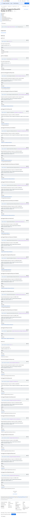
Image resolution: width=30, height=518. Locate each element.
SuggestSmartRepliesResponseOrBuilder (7, 324)
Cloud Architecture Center (17, 508)
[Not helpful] (28, 6)
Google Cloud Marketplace (2, 506)
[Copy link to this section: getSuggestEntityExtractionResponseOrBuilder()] (19, 200)
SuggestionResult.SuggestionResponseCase (7, 338)
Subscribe (13, 514)
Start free (26, 3)
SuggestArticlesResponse (5, 123)
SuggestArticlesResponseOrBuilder (6, 142)
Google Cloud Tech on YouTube (25, 508)
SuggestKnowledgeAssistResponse (6, 269)
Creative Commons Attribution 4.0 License (22, 496)
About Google (2, 512)
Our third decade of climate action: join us (21, 512)
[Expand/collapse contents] (5, 13)
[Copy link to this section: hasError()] (5, 341)
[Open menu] (1, 1)
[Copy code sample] (28, 25)
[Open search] (18, 0)
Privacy (6, 512)
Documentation (5, 6)
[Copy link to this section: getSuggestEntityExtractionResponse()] (15, 182)
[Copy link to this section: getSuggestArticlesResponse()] (12, 109)
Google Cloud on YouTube (26, 507)
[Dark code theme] (27, 25)
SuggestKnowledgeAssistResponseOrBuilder (7, 288)
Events (23, 504)
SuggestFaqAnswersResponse (5, 233)
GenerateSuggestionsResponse (5, 87)
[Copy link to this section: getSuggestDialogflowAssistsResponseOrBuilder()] (20, 164)
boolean (2, 355)
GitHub (16, 503)
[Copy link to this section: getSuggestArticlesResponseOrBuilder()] (16, 127)
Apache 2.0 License (11, 497)
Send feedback (26, 9)
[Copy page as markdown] (15, 11)
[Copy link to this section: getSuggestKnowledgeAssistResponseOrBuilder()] (19, 273)
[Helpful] (27, 6)
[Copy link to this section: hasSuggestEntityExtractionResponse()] (15, 415)
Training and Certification (18, 509)
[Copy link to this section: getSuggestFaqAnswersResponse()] (14, 218)
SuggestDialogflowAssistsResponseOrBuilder (8, 215)
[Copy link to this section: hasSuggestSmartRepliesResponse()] (15, 472)
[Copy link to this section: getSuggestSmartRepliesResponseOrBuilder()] (18, 310)
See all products (3, 503)
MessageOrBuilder (3, 32)
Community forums (10, 503)
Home (1, 6)
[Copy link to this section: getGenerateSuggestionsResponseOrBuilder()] (18, 91)
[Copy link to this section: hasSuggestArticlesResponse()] (12, 378)
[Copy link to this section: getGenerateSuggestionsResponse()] (15, 72)
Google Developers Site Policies (22, 497)
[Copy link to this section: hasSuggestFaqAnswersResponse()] (14, 434)
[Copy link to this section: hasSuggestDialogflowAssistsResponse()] (16, 397)
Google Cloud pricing (3, 504)
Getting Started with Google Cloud (17, 505)
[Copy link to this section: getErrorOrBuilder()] (9, 55)
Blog (23, 503)
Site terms (9, 512)
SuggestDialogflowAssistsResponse (6, 160)
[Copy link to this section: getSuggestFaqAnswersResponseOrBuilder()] (18, 237)
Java (11, 3)
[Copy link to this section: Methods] (6, 35)
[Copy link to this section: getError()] (5, 38)
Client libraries (15, 3)
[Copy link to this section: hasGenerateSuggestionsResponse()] (15, 359)
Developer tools (9, 6)
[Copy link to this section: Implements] (6, 30)
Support (9, 504)
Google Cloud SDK (5, 3)
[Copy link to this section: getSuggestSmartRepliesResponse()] (15, 291)
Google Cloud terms (13, 512)
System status (10, 507)
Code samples (17, 506)
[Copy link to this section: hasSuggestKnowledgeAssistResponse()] (16, 453)
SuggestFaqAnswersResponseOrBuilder (6, 251)
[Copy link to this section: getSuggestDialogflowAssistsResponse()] (16, 145)
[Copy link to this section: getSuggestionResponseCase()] (13, 327)
